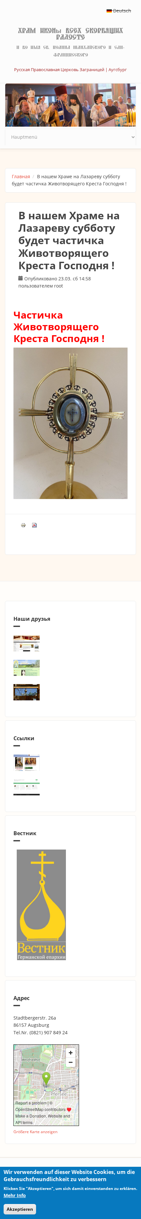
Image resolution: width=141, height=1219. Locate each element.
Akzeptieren (20, 1209)
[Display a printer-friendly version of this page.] (23, 524)
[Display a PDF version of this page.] (34, 524)
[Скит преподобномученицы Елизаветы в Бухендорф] (70, 668)
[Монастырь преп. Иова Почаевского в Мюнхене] (70, 692)
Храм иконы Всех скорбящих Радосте (70, 33)
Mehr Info (15, 1195)
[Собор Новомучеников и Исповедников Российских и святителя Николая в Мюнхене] (70, 643)
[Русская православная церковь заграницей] (70, 763)
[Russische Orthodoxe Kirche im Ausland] (70, 787)
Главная (21, 176)
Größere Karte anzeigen (35, 1131)
